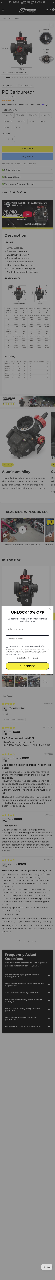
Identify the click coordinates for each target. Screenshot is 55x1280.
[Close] (50, 609)
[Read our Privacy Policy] (47, 650)
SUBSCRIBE (27, 666)
